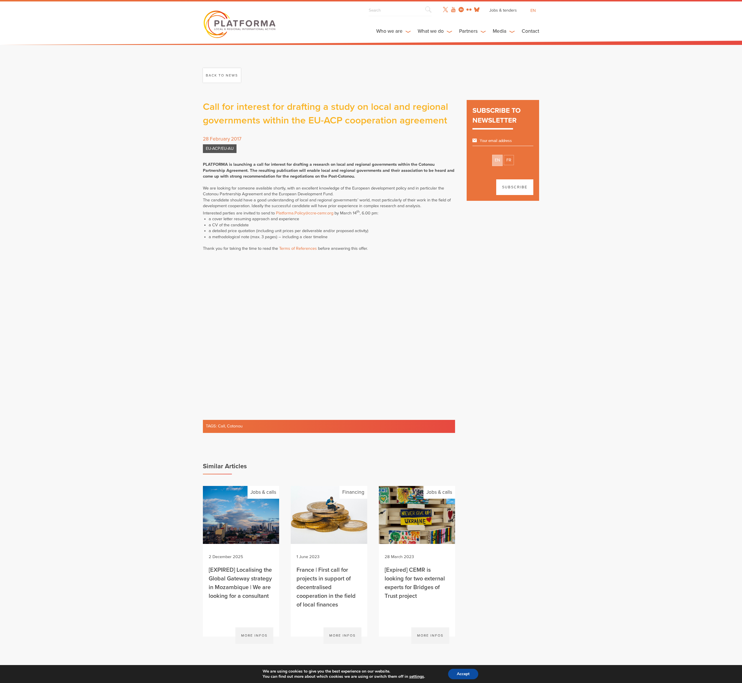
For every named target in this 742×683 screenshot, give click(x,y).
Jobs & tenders (503, 10)
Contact (530, 31)
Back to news (222, 75)
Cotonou (235, 426)
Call (221, 426)
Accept (463, 674)
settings (416, 676)
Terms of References (298, 248)
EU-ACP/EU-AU (220, 148)
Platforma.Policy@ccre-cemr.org (304, 213)
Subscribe (515, 187)
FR (508, 160)
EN (497, 160)
